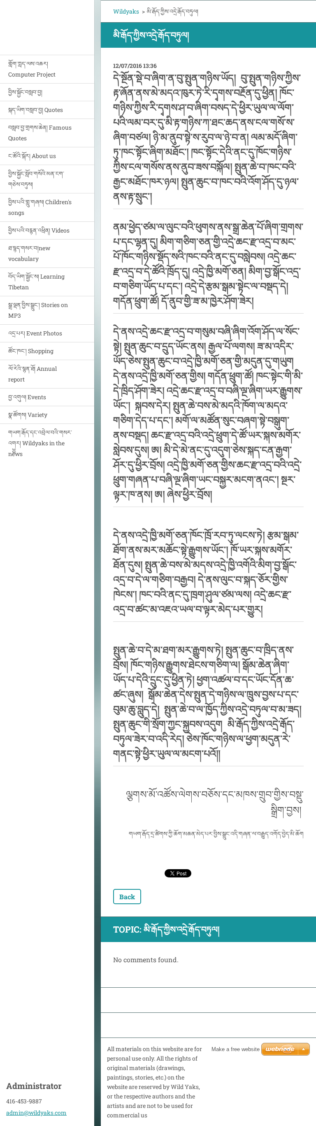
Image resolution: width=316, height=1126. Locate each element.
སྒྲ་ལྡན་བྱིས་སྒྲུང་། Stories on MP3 (38, 310)
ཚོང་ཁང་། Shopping (30, 351)
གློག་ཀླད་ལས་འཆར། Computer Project (32, 69)
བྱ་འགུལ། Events (27, 397)
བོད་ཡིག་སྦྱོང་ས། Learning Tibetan (36, 281)
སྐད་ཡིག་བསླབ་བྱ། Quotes (35, 110)
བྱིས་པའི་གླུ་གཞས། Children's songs (40, 207)
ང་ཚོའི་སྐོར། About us (32, 156)
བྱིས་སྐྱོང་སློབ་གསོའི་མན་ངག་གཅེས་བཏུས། (36, 179)
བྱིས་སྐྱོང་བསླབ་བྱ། (25, 92)
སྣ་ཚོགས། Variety (27, 415)
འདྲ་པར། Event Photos (35, 333)
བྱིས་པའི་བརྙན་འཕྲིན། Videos (39, 230)
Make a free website (235, 1049)
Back (127, 896)
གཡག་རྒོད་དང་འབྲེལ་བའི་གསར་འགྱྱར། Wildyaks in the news (40, 443)
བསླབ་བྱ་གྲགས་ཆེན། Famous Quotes (40, 132)
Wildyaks (126, 11)
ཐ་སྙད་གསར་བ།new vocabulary (29, 253)
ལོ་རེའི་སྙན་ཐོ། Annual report (32, 374)
